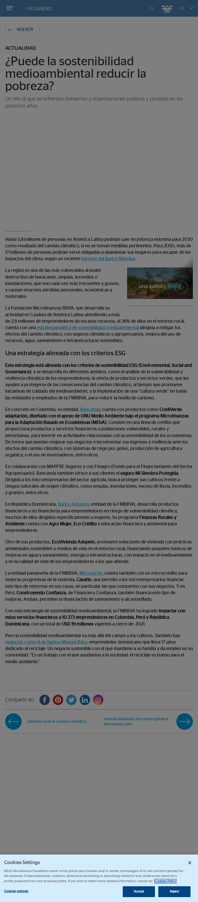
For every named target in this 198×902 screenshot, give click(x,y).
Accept (139, 891)
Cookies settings (16, 891)
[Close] (189, 862)
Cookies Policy (165, 881)
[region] (99, 878)
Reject (174, 891)
